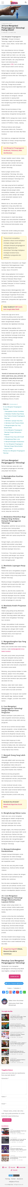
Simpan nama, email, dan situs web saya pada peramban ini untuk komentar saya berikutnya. (12, 1113)
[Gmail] (10, 992)
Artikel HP (13, 1023)
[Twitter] (7, 992)
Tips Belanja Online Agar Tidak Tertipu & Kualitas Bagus (18, 1017)
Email (3, 1104)
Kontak (13, 1179)
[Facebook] (3, 992)
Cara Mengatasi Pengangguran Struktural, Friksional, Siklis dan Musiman (14, 150)
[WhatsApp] (24, 992)
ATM (12, 64)
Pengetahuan (5, 23)
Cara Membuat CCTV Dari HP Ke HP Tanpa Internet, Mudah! (18, 1140)
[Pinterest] (17, 992)
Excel (23, 1032)
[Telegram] (20, 992)
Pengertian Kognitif (10, 949)
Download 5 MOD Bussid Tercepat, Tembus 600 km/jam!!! (18, 1149)
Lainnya (10, 23)
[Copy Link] (14, 992)
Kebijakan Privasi (14, 1181)
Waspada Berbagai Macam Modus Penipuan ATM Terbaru (17, 1052)
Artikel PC (19, 1032)
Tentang (7, 1179)
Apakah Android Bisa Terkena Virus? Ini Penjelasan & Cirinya (18, 1025)
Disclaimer (20, 1179)
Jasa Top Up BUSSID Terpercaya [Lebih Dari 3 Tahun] (18, 1131)
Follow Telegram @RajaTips (15, 983)
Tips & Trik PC (14, 1032)
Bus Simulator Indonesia (16, 1146)
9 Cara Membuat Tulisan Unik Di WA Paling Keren (18, 1157)
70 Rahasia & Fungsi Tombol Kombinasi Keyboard (17, 1035)
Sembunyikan (13, 404)
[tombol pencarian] (26, 2)
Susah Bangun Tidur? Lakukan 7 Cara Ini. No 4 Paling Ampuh (18, 1043)
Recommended (5, 1125)
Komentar (5, 1078)
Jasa (12, 1129)
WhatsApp (13, 1155)
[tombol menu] (2, 2)
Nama (4, 1096)
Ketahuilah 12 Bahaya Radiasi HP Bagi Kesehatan (17, 1060)
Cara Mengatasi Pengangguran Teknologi (13, 461)
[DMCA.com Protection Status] (14, 1176)
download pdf (15, 976)
